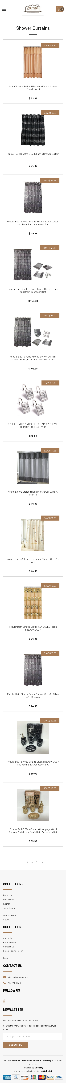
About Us (7, 938)
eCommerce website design (27, 1071)
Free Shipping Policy (13, 950)
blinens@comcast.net (18, 977)
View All (6, 919)
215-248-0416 (14, 983)
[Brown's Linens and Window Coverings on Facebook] (4, 1002)
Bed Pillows (8, 899)
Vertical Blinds (10, 915)
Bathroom (8, 895)
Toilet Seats (9, 908)
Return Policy (9, 942)
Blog (5, 958)
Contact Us (8, 946)
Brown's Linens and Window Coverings (32, 1060)
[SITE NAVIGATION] (4, 9)
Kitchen (6, 903)
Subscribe (15, 1044)
